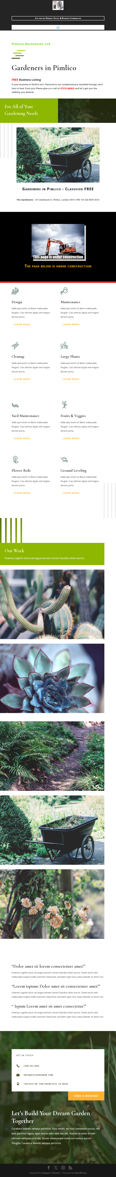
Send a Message (86, 1096)
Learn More (22, 324)
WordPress (81, 1172)
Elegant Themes (51, 1172)
